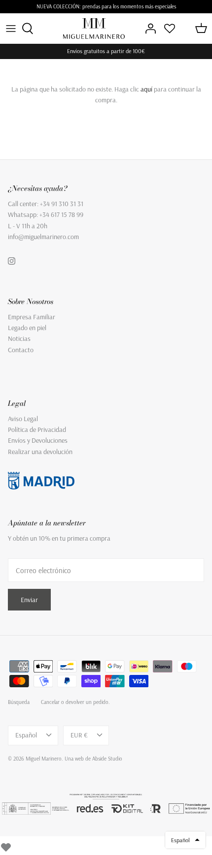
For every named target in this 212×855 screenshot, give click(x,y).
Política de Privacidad (37, 429)
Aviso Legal (23, 418)
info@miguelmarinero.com (43, 236)
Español (26, 735)
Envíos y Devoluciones (38, 440)
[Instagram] (11, 261)
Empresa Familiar (31, 316)
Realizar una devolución (40, 451)
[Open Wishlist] (169, 28)
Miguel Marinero (44, 758)
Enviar (29, 599)
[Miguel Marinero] (94, 28)
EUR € (79, 735)
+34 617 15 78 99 (61, 214)
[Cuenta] (148, 28)
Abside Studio (107, 758)
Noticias (19, 338)
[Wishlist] (6, 845)
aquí (146, 89)
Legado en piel (27, 327)
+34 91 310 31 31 (61, 203)
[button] (185, 840)
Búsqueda (19, 702)
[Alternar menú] (11, 28)
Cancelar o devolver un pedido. (75, 702)
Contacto (21, 349)
